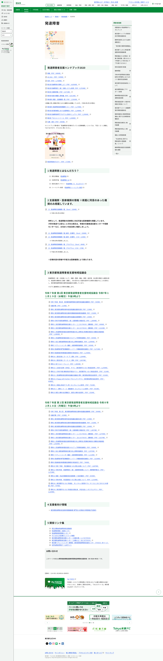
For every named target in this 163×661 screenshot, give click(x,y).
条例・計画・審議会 (102, 5)
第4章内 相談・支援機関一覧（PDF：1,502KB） (62, 99)
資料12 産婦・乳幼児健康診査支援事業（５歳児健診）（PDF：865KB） (73, 476)
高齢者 (18, 10)
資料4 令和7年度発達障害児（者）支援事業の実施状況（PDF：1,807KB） (74, 430)
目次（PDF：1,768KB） (55, 81)
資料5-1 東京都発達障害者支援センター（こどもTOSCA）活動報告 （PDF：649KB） (78, 324)
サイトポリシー (60, 653)
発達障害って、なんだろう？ (75, 184)
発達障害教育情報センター (60, 533)
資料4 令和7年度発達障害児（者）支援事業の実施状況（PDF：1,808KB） (74, 321)
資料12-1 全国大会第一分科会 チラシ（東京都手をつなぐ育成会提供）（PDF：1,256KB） (79, 368)
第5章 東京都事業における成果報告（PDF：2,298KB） (64, 111)
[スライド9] (86, 622)
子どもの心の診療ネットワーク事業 (63, 536)
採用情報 (69, 5)
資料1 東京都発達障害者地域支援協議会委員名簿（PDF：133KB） (72, 309)
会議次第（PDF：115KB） (59, 306)
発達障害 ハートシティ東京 (73, 187)
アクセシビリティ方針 (86, 653)
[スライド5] (84, 622)
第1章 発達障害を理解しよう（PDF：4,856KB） (62, 84)
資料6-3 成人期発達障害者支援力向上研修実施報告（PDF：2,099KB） (73, 342)
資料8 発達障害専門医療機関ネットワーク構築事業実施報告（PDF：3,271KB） (76, 349)
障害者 (26, 10)
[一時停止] (93, 623)
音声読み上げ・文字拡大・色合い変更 (106, 2)
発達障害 (63, 176)
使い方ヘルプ (98, 653)
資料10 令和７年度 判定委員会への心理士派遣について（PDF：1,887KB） (75, 466)
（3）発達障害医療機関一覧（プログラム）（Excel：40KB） (66, 244)
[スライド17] (89, 622)
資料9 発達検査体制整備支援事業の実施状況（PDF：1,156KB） (71, 353)
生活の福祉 (46, 10)
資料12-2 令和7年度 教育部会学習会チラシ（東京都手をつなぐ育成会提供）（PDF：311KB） (80, 371)
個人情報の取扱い (71, 653)
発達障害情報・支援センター (61, 531)
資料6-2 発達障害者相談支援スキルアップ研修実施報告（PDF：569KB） (74, 447)
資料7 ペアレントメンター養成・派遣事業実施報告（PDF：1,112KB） (73, 455)
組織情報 (59, 5)
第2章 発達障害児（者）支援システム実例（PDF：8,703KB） (67, 88)
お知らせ (134, 5)
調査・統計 (114, 5)
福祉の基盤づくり (59, 10)
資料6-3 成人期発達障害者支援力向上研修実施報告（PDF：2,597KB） (73, 451)
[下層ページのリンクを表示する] (130, 71)
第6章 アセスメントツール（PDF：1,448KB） (62, 118)
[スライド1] (83, 622)
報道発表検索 (5, 41)
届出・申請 (78, 5)
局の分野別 (50, 5)
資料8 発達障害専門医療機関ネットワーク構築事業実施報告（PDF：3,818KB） (76, 459)
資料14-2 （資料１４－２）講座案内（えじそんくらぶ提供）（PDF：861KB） (75, 389)
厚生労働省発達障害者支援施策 (62, 528)
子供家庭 (35, 10)
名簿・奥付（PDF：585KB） (56, 122)
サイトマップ (109, 653)
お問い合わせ (144, 5)
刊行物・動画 (124, 5)
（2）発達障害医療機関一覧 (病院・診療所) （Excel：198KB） (67, 233)
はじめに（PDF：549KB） (55, 77)
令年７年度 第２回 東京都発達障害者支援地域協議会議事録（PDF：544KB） (76, 411)
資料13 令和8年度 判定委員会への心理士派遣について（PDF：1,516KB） (75, 480)
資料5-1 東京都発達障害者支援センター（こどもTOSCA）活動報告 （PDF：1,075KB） (78, 434)
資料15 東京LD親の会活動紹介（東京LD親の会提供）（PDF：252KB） (73, 392)
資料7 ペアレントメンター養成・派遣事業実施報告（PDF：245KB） (72, 345)
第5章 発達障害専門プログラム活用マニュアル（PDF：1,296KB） (68, 114)
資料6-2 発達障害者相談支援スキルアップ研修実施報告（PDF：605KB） (74, 338)
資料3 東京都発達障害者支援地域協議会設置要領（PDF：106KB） (72, 317)
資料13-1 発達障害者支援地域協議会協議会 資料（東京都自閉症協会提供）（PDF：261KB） (80, 375)
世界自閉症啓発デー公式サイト (62, 545)
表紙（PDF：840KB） (54, 73)
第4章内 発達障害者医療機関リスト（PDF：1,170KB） (64, 107)
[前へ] (47, 622)
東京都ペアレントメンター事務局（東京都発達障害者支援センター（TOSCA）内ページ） (80, 543)
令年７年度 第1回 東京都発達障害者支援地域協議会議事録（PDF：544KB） (76, 302)
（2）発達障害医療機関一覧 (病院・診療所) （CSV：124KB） (67, 237)
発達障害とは (65, 180)
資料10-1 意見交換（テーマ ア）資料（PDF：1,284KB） (69, 356)
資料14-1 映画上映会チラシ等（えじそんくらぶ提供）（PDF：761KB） (73, 385)
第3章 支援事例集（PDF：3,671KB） (59, 92)
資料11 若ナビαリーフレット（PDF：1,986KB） (66, 364)
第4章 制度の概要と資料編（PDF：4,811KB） (62, 96)
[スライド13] (88, 622)
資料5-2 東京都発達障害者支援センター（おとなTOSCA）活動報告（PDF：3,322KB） (78, 328)
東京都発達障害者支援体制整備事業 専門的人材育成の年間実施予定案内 (73, 510)
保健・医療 (72, 10)
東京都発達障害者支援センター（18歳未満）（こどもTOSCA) (71, 538)
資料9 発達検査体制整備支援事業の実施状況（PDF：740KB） (70, 462)
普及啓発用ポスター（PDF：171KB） (59, 162)
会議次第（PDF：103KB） (59, 415)
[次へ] (129, 622)
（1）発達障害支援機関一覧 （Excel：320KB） (62, 209)
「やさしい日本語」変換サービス (138, 2)
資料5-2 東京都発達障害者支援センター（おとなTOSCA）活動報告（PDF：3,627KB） (78, 438)
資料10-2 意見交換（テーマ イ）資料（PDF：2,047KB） (69, 360)
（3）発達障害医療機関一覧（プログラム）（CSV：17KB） (66, 248)
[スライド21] (91, 622)
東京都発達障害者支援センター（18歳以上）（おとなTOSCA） (71, 540)
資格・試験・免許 (89, 5)
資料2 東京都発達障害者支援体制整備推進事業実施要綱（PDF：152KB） (74, 313)
